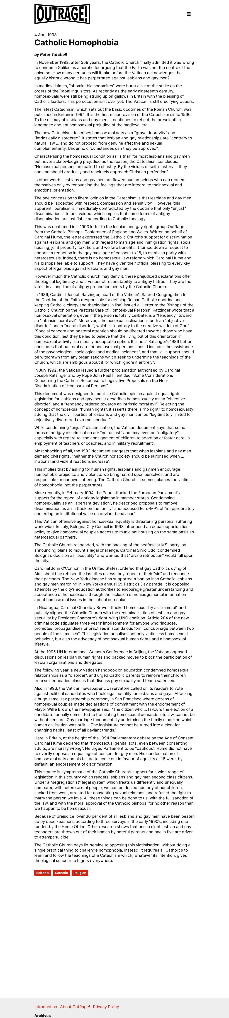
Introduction (45, 1006)
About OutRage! (75, 1006)
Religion (80, 873)
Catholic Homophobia (76, 42)
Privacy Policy (106, 1006)
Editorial (42, 873)
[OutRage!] (62, 12)
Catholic (61, 873)
